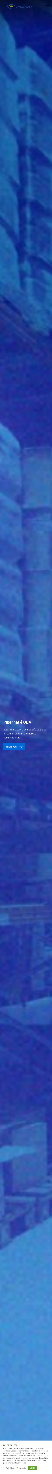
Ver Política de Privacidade (16, 1468)
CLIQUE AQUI (11, 753)
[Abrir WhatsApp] (7, 1467)
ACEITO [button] (32, 1468)
